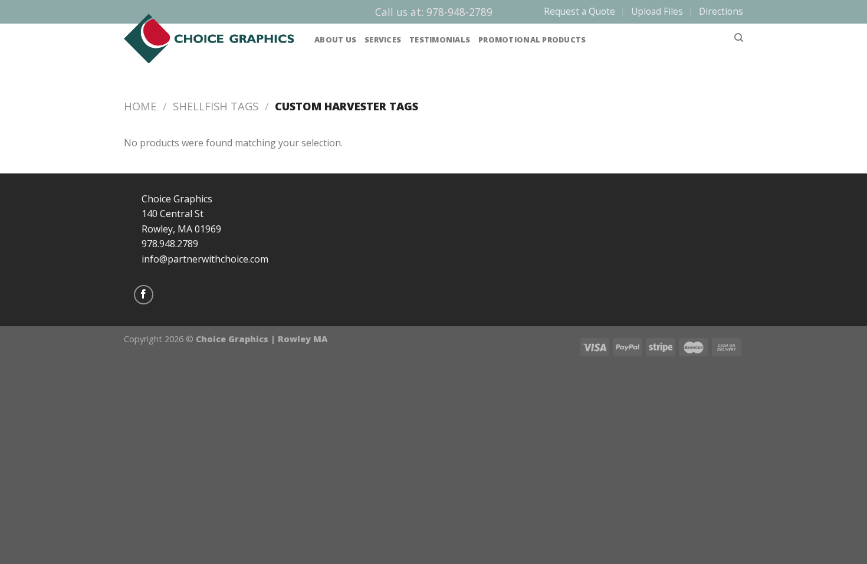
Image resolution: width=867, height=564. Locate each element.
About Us (335, 39)
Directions (721, 11)
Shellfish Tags (215, 106)
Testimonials (439, 39)
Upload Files (657, 11)
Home (140, 106)
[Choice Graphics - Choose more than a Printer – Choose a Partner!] (210, 38)
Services (382, 39)
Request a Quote (579, 11)
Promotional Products (532, 39)
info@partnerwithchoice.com (205, 259)
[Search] (738, 38)
